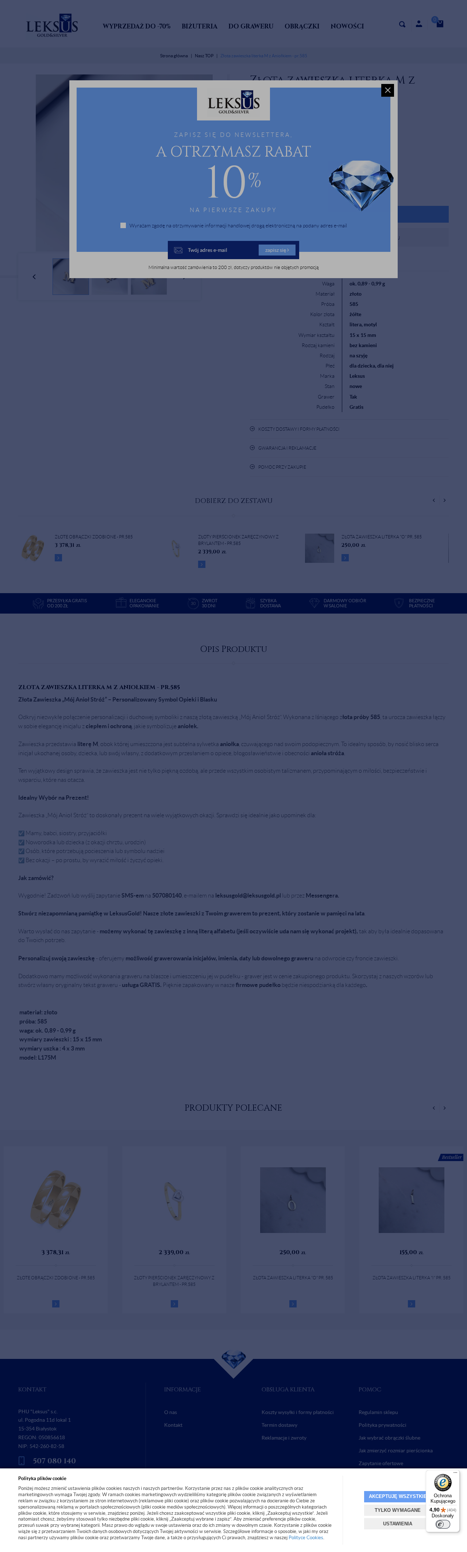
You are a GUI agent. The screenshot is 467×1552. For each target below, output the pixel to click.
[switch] (443, 1524)
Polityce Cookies (306, 1537)
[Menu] (455, 1474)
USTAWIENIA (397, 1523)
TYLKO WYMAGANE (398, 1510)
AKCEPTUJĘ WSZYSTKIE (398, 1496)
